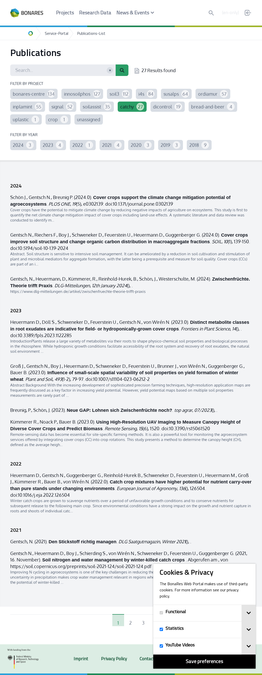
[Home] (30, 33)
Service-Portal (56, 34)
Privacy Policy (114, 659)
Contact (147, 659)
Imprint (81, 659)
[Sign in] (248, 13)
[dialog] (204, 616)
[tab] (249, 613)
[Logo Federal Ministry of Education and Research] (23, 659)
